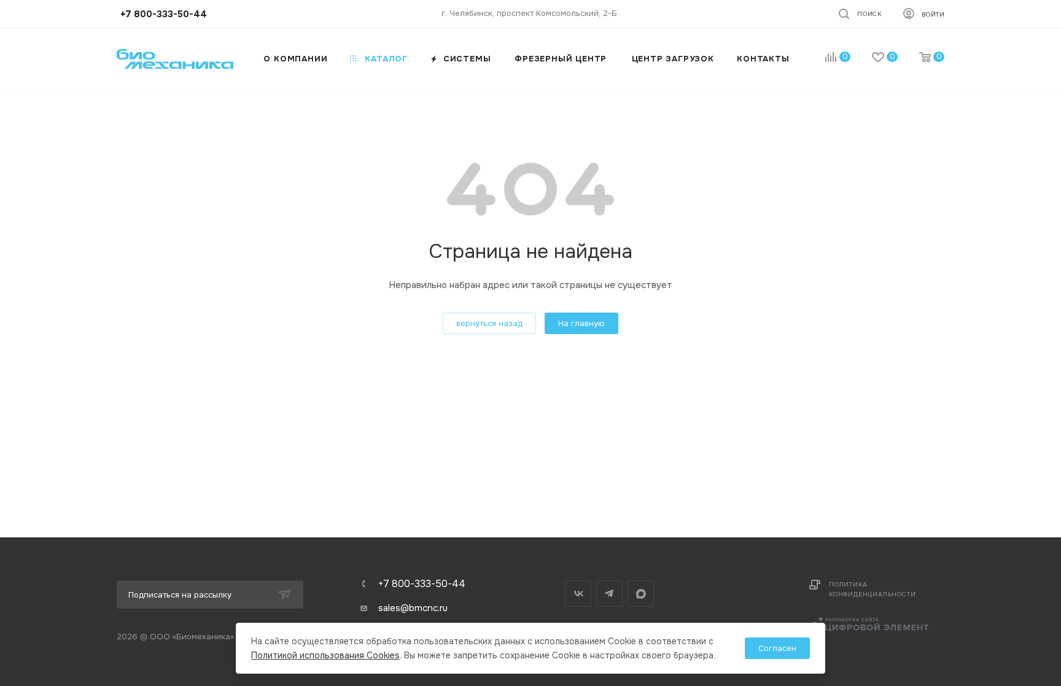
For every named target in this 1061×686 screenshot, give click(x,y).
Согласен (777, 648)
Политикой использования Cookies (325, 655)
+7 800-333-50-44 (421, 584)
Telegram (609, 593)
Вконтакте (578, 593)
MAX (641, 593)
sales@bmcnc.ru (413, 608)
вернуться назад (489, 323)
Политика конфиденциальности (872, 589)
